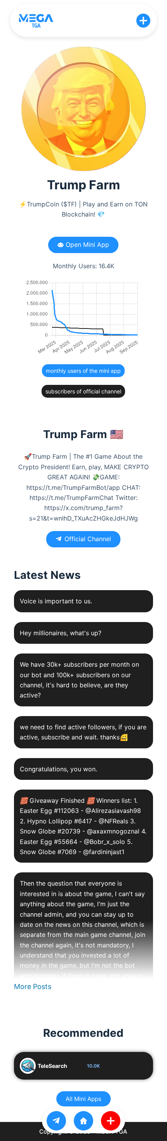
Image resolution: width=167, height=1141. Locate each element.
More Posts (32, 986)
